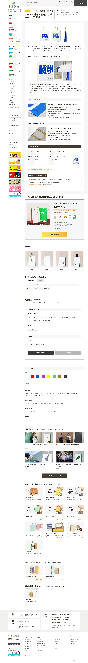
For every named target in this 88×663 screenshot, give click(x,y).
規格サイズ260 (57, 285)
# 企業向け (41, 385)
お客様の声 (56, 648)
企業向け (76, 12)
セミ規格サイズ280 (12, 85)
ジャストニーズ (30, 285)
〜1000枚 (61, 12)
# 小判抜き (53, 411)
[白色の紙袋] (27, 377)
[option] (39, 214)
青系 (76, 14)
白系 (73, 14)
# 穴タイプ (27, 411)
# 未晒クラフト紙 (75, 393)
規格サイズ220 (48, 285)
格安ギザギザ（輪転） (13, 94)
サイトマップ (72, 646)
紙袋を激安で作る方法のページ (35, 184)
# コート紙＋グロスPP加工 (49, 393)
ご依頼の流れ (57, 645)
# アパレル (27, 385)
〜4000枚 (37, 344)
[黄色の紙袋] (49, 377)
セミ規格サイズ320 (12, 83)
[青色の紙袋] (38, 377)
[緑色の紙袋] (54, 377)
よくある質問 (57, 641)
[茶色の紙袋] (60, 377)
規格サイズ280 (66, 285)
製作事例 (56, 643)
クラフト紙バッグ (12, 109)
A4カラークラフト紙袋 (41, 645)
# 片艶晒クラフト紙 (29, 393)
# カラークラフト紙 (38, 395)
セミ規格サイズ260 (12, 86)
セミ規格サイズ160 (12, 90)
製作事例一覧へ (15, 147)
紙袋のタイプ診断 (57, 646)
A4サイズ (63, 10)
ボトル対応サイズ (37, 288)
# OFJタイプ (34, 411)
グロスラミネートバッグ (41, 647)
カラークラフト (27, 653)
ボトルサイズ (11, 97)
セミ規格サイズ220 (12, 88)
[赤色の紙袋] (32, 377)
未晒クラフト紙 (59, 14)
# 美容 (47, 385)
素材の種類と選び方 (14, 125)
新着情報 (71, 645)
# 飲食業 (58, 385)
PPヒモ (72, 12)
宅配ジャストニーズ (32, 329)
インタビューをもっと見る (54, 476)
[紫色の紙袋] (43, 377)
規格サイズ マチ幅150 (13, 95)
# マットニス (63, 403)
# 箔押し (69, 403)
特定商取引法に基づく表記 (74, 639)
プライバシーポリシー (73, 641)
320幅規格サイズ (12, 104)
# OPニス (56, 403)
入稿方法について (14, 120)
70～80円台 (67, 12)
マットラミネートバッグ (41, 648)
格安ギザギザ (47, 288)
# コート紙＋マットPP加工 (63, 393)
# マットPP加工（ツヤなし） (45, 403)
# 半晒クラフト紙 (28, 395)
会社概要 (71, 637)
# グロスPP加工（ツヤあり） (31, 403)
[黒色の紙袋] (65, 377)
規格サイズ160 (39, 285)
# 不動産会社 (34, 385)
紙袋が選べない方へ (14, 115)
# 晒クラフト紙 (38, 393)
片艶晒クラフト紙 (67, 14)
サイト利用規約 (72, 643)
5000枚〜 (43, 344)
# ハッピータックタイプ (44, 411)
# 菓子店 (52, 385)
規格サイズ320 (75, 285)
